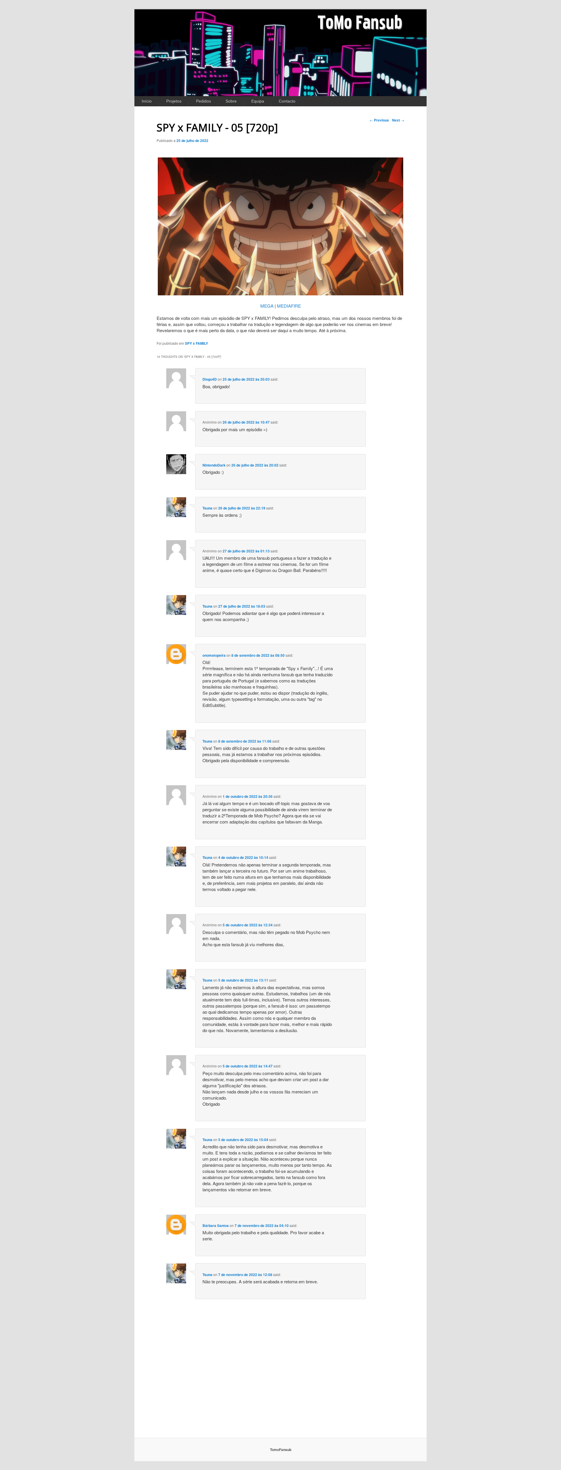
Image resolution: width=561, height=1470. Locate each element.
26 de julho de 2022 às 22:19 (241, 508)
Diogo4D (209, 379)
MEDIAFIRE (289, 306)
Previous (379, 120)
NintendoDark (214, 465)
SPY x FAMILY (196, 343)
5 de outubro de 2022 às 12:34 (248, 925)
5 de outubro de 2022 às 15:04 (243, 1139)
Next (398, 120)
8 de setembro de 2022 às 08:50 (258, 655)
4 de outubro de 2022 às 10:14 (243, 857)
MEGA (266, 306)
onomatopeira (214, 655)
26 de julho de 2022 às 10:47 (246, 422)
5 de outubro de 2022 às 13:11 (243, 980)
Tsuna (207, 508)
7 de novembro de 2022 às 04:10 (262, 1225)
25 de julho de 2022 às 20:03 (246, 379)
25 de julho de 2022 (192, 140)
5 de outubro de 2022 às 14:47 (248, 1066)
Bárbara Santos (215, 1225)
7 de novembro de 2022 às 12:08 (245, 1274)
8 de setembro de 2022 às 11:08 (244, 741)
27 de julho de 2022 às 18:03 (241, 606)
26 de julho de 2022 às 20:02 (254, 465)
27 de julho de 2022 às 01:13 (246, 551)
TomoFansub (280, 1449)
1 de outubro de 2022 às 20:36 (248, 796)
